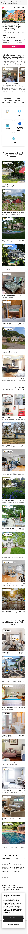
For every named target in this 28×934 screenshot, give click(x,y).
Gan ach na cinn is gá (13, 920)
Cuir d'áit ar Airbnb (19, 7)
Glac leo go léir (13, 917)
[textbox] (7, 42)
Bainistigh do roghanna (13, 924)
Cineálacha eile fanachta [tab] (7, 858)
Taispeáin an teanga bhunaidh (10, 3)
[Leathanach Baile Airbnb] (3, 7)
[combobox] (13, 37)
